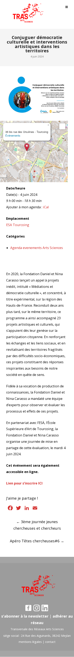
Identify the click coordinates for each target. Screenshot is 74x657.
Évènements (12, 135)
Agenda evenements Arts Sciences (36, 248)
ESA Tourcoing (17, 225)
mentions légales (30, 642)
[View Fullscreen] (62, 126)
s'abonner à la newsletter (25, 616)
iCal (46, 207)
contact (50, 642)
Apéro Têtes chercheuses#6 (37, 540)
